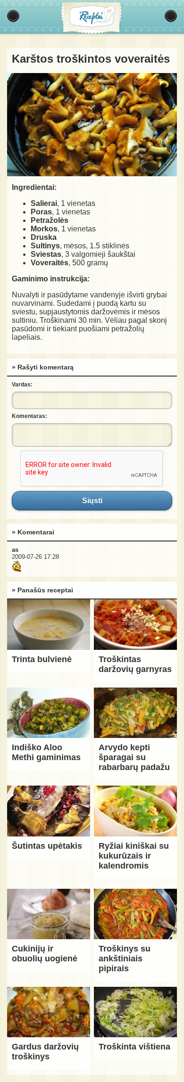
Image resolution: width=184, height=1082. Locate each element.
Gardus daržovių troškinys (45, 1051)
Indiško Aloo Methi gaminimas (46, 752)
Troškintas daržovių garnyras (135, 664)
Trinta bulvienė (42, 659)
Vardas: (22, 384)
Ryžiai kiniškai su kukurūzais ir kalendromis (134, 855)
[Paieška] (171, 16)
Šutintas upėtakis (47, 846)
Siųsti (92, 500)
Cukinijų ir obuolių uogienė (44, 953)
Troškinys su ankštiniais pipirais (125, 958)
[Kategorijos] (13, 16)
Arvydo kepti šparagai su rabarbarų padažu (134, 757)
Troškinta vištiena (134, 1046)
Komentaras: (29, 416)
